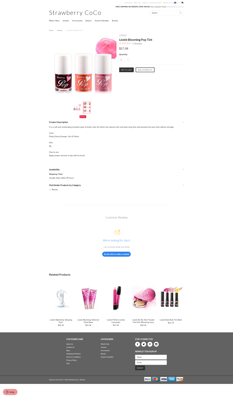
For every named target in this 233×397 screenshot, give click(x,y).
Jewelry (66, 20)
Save (84, 117)
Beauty (89, 20)
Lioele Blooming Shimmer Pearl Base (88, 321)
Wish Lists (137, 3)
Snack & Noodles (102, 20)
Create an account (155, 3)
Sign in (145, 3)
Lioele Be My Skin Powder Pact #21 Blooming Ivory (143, 321)
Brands (115, 20)
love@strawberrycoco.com (175, 7)
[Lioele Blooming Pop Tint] (82, 67)
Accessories (77, 20)
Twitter (143, 344)
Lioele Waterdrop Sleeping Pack (61, 321)
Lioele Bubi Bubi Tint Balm (171, 320)
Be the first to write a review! (116, 254)
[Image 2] (87, 107)
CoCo (75, 12)
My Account (128, 3)
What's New (54, 20)
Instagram (156, 344)
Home (51, 30)
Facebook (137, 344)
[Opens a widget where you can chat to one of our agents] (10, 392)
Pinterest (150, 344)
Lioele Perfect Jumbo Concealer (116, 321)
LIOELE (123, 35)
